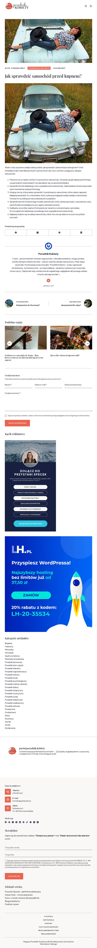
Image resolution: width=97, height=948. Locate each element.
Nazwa (8, 384)
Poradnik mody (11, 678)
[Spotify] (30, 822)
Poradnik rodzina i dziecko (16, 684)
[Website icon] (48, 280)
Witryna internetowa (73, 384)
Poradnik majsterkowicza (39, 68)
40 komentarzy (59, 68)
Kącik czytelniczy (12, 656)
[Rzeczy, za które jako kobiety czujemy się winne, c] (32, 761)
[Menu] (91, 6)
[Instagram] (13, 822)
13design (53, 944)
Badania (8, 643)
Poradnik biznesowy (13, 662)
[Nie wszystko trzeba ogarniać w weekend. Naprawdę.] (43, 761)
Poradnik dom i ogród (14, 665)
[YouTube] (34, 822)
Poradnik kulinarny (12, 668)
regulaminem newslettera (30, 867)
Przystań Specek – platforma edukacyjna (23, 891)
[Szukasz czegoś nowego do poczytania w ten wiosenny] (85, 761)
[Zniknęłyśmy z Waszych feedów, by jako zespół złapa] (74, 761)
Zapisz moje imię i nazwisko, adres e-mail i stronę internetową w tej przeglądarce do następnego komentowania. (49, 416)
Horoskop (9, 652)
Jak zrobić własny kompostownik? (65, 355)
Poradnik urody (11, 696)
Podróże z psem (12, 904)
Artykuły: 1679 (49, 286)
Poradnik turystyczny (14, 693)
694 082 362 (18, 793)
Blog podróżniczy (12, 901)
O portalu (48, 916)
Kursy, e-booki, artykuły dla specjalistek (22, 898)
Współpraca (48, 920)
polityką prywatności (13, 867)
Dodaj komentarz (12, 393)
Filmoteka (9, 649)
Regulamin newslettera (48, 930)
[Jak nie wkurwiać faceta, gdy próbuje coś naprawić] (64, 761)
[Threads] (16, 822)
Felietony (9, 646)
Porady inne (10, 709)
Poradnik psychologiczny (16, 681)
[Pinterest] (59, 233)
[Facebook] (16, 233)
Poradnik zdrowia (12, 706)
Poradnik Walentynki (14, 699)
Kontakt (48, 923)
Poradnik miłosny (12, 674)
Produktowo (10, 712)
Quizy (7, 715)
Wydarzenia (10, 728)
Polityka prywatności (48, 927)
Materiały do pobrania (14, 659)
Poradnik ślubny (12, 687)
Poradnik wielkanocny (14, 703)
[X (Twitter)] (37, 233)
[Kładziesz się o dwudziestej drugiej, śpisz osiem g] (12, 761)
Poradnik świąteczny (14, 690)
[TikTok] (27, 822)
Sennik (8, 721)
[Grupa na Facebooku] (9, 822)
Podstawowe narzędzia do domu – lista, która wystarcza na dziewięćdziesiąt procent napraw (24, 357)
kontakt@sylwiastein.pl (22, 801)
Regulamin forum (48, 934)
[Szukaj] (86, 6)
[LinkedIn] (81, 233)
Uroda (7, 725)
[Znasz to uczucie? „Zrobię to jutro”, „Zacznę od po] (22, 761)
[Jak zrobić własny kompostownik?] (71, 337)
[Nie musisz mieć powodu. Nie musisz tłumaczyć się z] (53, 761)
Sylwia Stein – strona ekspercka (19, 895)
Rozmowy (9, 718)
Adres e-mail (41, 384)
